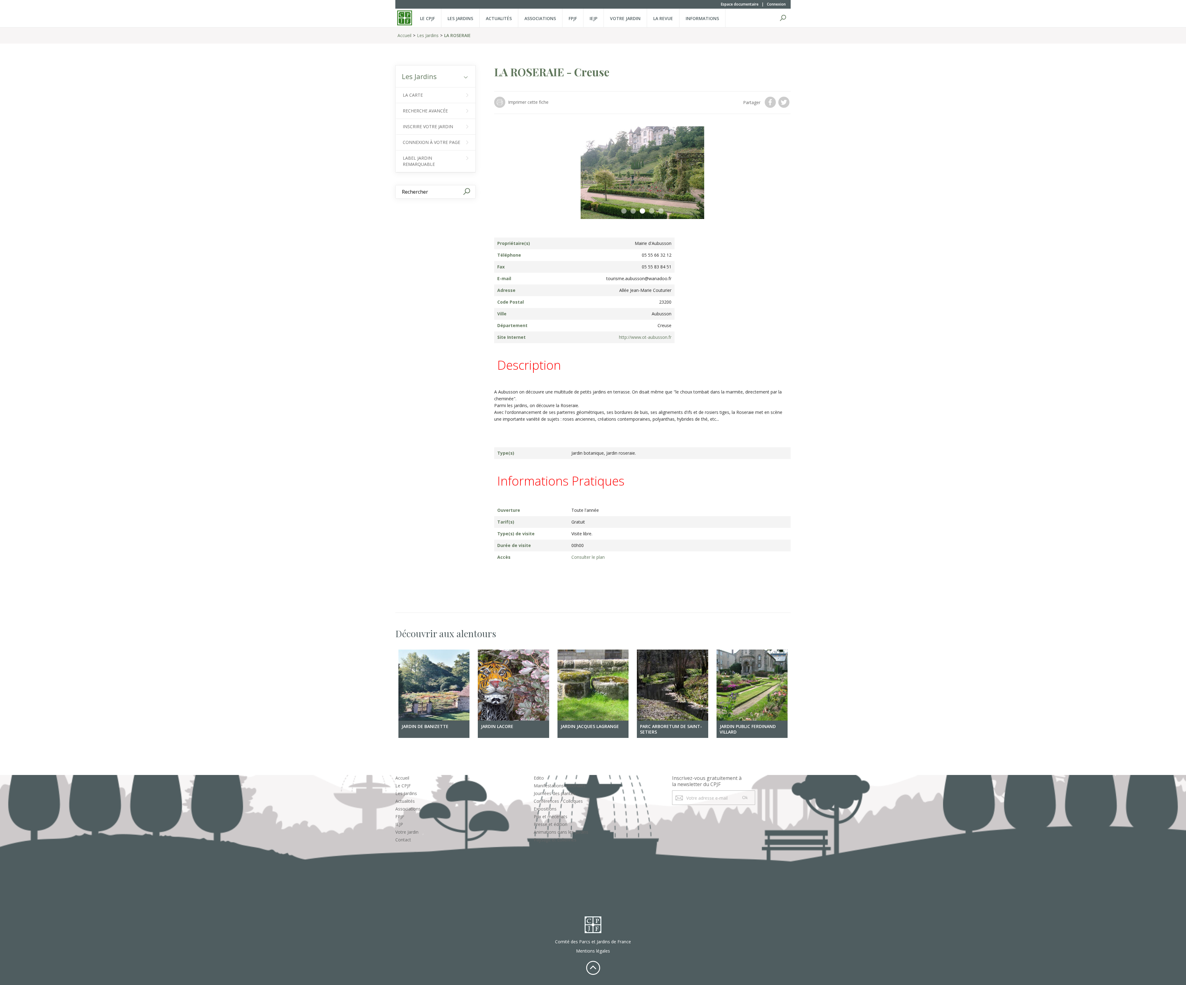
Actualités (499, 18)
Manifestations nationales (560, 786)
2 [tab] (633, 211)
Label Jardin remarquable (419, 161)
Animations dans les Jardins (561, 832)
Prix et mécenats (550, 816)
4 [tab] (652, 211)
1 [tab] (624, 211)
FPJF (573, 18)
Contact (403, 840)
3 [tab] (642, 211)
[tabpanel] (642, 172)
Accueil (404, 35)
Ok (745, 797)
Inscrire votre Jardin (428, 126)
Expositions (545, 809)
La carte (413, 95)
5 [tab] (661, 211)
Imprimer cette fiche (528, 102)
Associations (540, 18)
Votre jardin (625, 18)
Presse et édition (550, 824)
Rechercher (783, 18)
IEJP (593, 18)
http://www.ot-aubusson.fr (645, 337)
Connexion (776, 4)
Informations (702, 18)
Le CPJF (427, 18)
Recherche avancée (425, 111)
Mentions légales (593, 951)
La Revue (663, 18)
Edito (539, 778)
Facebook (771, 102)
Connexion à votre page (431, 142)
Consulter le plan (588, 557)
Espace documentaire (740, 4)
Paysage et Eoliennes (555, 840)
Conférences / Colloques (558, 801)
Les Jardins (460, 18)
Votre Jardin (406, 832)
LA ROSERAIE (457, 35)
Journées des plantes (554, 793)
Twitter (784, 102)
